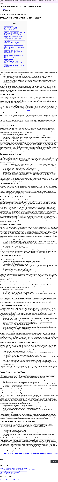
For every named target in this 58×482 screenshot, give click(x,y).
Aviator (4, 12)
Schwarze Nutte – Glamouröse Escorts (8, 473)
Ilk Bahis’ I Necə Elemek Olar (11, 61)
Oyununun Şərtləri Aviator (10, 48)
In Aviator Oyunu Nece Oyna (10, 54)
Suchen (2, 459)
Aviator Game (7, 60)
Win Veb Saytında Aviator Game (11, 31)
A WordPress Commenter (5, 479)
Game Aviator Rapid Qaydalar (11, 50)
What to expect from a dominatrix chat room (10, 472)
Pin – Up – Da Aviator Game (10, 28)
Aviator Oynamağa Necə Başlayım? (12, 57)
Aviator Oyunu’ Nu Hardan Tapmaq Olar (13, 51)
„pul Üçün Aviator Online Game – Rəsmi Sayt (14, 43)
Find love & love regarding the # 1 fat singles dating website (13, 468)
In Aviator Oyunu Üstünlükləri (11, 33)
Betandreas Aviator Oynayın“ (10, 29)
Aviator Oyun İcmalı (8, 59)
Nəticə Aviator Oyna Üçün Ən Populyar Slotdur (15, 32)
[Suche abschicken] (13, 3)
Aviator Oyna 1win (8, 26)
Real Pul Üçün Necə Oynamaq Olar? (12, 34)
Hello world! (16, 479)
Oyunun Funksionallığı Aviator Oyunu (12, 38)
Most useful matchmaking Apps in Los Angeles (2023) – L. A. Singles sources (17, 469)
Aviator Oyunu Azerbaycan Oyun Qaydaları (14, 47)
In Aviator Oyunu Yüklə (9, 52)
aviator (28, 110)
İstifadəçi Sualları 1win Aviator (11, 27)
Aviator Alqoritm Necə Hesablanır (11, 42)
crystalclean (5, 9)
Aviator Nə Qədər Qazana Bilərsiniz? (12, 68)
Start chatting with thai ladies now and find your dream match (13, 471)
